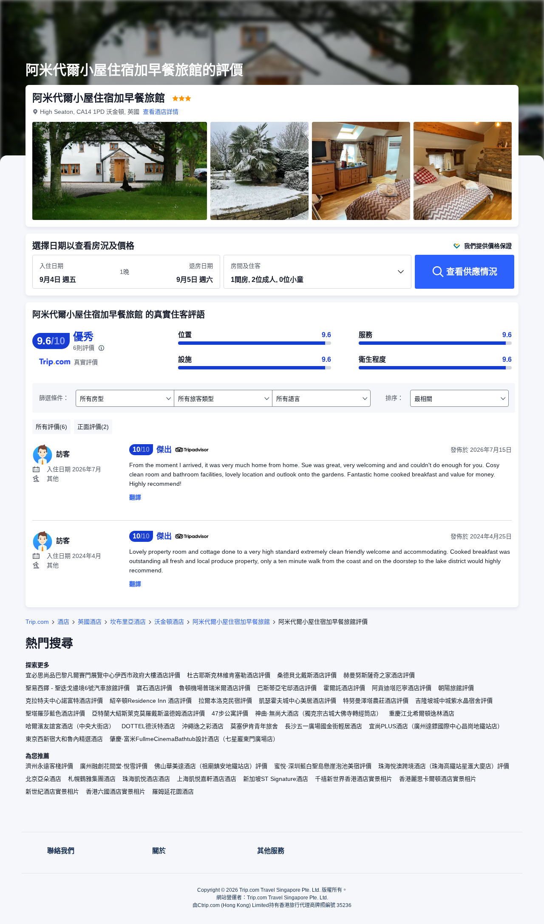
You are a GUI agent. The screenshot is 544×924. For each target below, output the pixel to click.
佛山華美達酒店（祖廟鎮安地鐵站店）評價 (210, 766)
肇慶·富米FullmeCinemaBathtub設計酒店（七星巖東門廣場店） (194, 738)
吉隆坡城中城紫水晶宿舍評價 (454, 700)
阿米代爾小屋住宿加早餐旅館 (231, 621)
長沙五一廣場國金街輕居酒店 (323, 726)
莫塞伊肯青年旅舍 (254, 726)
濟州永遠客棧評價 (49, 766)
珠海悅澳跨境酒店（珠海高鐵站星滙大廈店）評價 (443, 766)
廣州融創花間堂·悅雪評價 (113, 766)
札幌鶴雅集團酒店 (92, 778)
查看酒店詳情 (160, 111)
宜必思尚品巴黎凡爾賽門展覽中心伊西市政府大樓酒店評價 (103, 675)
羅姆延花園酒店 (173, 791)
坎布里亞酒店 (128, 621)
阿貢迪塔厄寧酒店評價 (401, 688)
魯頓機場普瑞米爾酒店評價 (214, 688)
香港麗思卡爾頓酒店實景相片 (437, 778)
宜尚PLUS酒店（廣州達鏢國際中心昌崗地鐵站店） (436, 726)
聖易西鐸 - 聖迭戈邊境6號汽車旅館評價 (78, 688)
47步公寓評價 (230, 713)
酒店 (63, 621)
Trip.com (37, 621)
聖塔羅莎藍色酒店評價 (55, 713)
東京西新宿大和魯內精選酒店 (64, 738)
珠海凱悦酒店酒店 (146, 778)
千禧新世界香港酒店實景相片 (353, 778)
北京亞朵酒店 (43, 778)
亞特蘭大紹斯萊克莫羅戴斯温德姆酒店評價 (148, 713)
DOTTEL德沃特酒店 (148, 726)
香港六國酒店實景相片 (115, 791)
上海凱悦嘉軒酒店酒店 (206, 778)
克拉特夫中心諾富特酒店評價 (64, 700)
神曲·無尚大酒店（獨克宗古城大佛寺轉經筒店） (318, 713)
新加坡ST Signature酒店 (275, 778)
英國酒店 (90, 621)
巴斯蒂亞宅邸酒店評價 (287, 688)
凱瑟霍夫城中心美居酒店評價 (297, 700)
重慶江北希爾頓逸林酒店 (421, 713)
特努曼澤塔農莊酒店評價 (375, 700)
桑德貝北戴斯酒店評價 (307, 675)
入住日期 (51, 265)
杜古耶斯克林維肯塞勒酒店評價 (228, 675)
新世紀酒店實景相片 (52, 791)
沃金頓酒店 (169, 621)
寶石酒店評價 (154, 688)
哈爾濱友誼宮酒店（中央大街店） (70, 726)
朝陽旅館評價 (456, 688)
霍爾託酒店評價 (344, 688)
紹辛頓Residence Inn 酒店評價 (151, 700)
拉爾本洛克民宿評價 (225, 700)
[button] (487, 14)
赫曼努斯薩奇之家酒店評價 (379, 675)
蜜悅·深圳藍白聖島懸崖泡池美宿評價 (322, 766)
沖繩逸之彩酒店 (203, 726)
